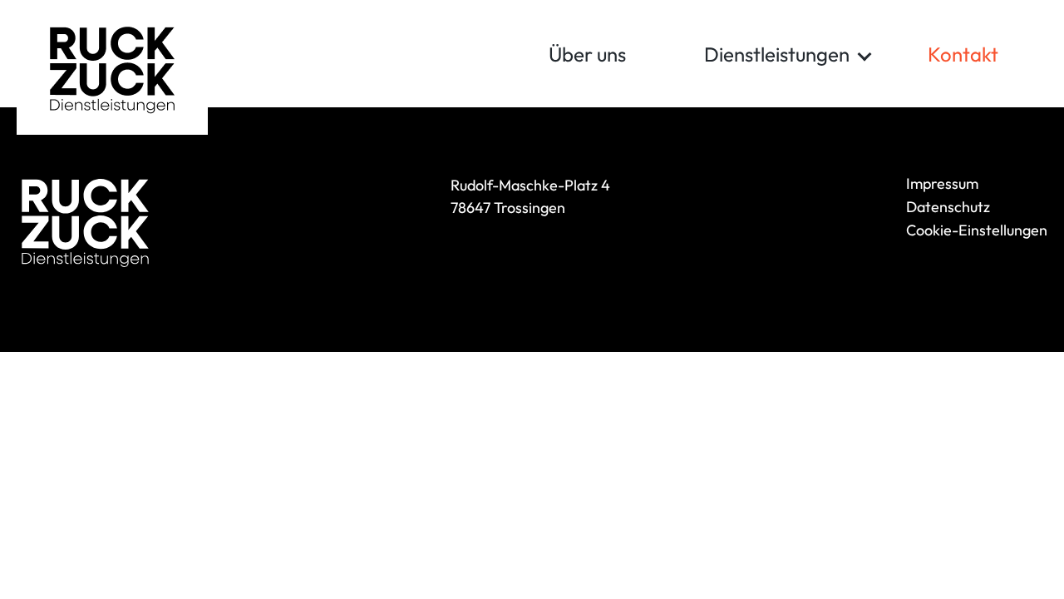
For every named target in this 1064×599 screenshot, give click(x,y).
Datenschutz (948, 206)
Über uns (587, 54)
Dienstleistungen (777, 54)
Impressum (942, 183)
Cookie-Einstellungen (976, 230)
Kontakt (963, 54)
